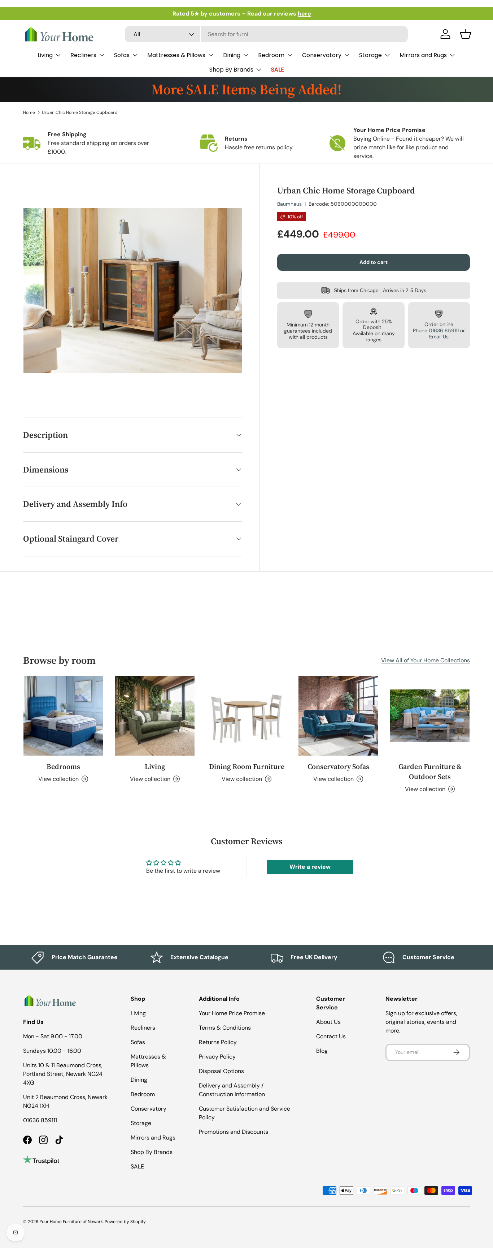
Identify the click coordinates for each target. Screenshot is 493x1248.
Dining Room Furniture (246, 766)
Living (45, 55)
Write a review (310, 867)
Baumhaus (289, 204)
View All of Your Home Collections (425, 660)
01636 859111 (40, 1120)
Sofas (122, 55)
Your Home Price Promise (232, 1013)
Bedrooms (63, 766)
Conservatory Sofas (338, 766)
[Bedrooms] (63, 716)
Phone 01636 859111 (436, 330)
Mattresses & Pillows (176, 55)
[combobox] (266, 34)
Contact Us (331, 1036)
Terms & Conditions (225, 1027)
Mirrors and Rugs (423, 55)
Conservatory (321, 55)
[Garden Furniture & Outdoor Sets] (430, 716)
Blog (322, 1051)
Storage (370, 55)
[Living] (155, 716)
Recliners (83, 55)
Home (29, 112)
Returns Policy (218, 1042)
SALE (277, 69)
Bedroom (271, 55)
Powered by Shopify (125, 1222)
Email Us (439, 336)
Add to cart (373, 262)
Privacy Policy (217, 1056)
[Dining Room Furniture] (246, 716)
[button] (466, 34)
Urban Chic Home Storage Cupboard (80, 112)
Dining (231, 55)
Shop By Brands (231, 69)
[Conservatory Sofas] (338, 716)
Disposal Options (221, 1071)
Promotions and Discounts (233, 1132)
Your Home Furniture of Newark (71, 1222)
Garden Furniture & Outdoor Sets (430, 771)
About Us (328, 1022)
